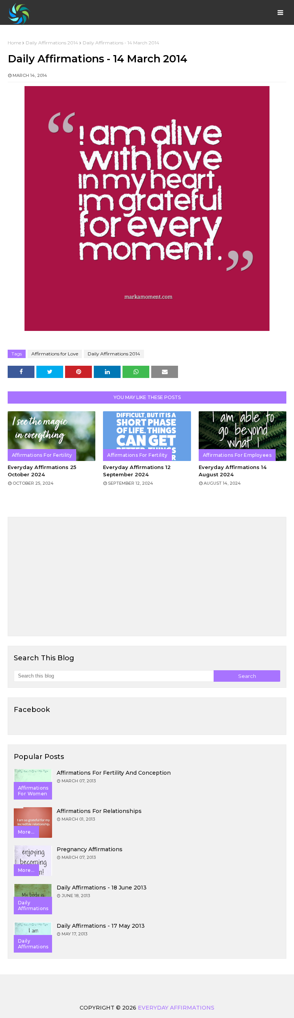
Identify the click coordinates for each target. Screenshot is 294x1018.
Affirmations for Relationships (99, 811)
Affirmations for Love (54, 354)
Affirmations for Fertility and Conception (114, 772)
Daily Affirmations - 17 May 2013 (101, 925)
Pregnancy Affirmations (89, 849)
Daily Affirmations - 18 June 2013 (102, 887)
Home (14, 43)
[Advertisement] (147, 576)
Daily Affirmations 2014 (52, 43)
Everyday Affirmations (176, 1007)
